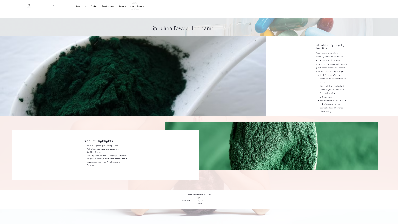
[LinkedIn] (199, 198)
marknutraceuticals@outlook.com (199, 195)
